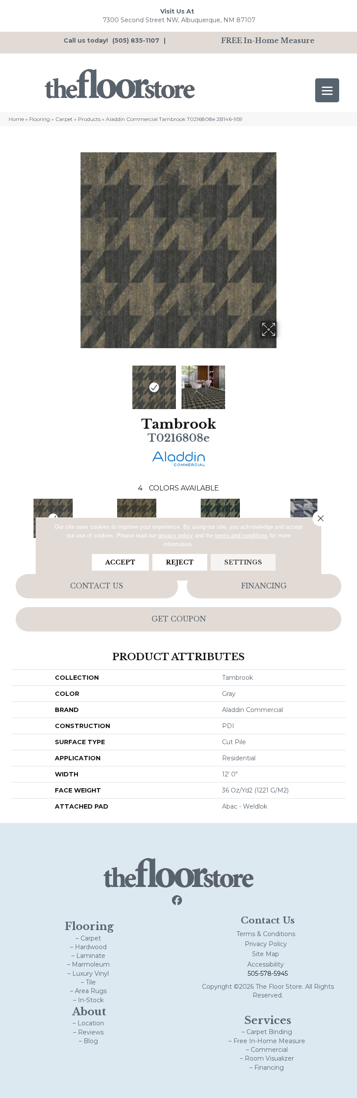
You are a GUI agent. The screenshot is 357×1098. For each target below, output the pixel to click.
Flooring (39, 119)
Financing (264, 585)
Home (16, 119)
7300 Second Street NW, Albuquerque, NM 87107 (179, 20)
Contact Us (96, 585)
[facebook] (177, 900)
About (89, 1011)
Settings (243, 562)
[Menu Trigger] (327, 90)
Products (89, 119)
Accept (120, 562)
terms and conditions (241, 535)
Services (267, 1020)
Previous (74, 383)
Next (283, 383)
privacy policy (175, 535)
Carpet (64, 119)
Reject (180, 562)
